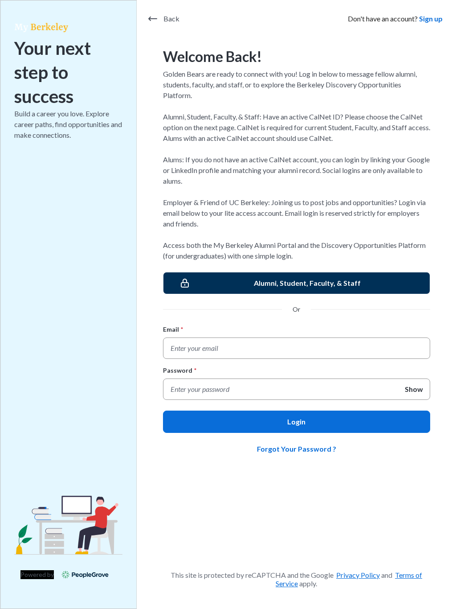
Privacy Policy (358, 575)
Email (173, 329)
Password (179, 370)
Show (414, 389)
